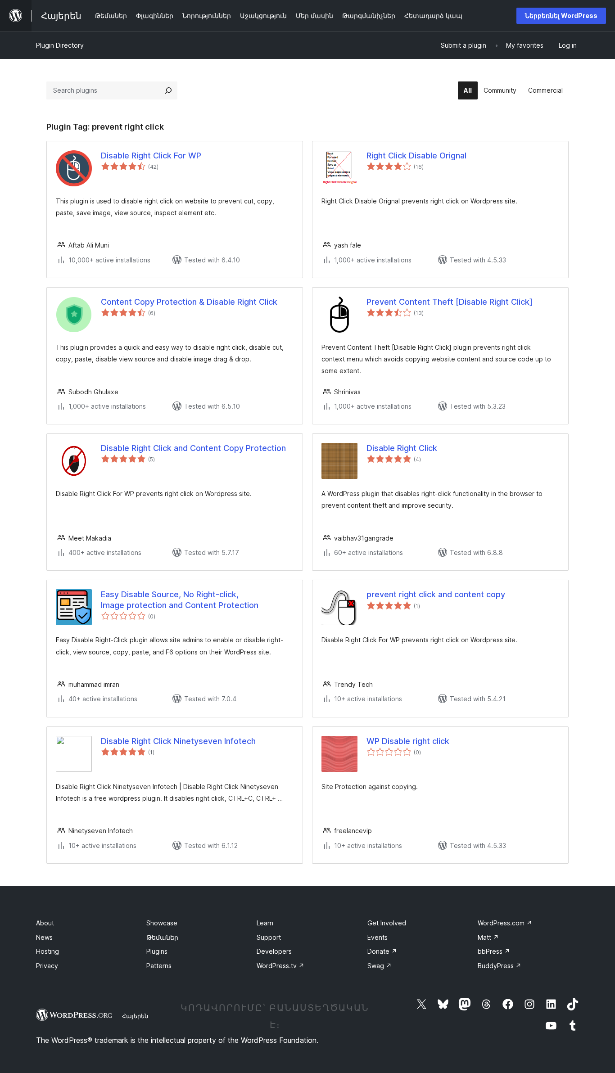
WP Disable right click (407, 741)
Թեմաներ (162, 937)
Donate (382, 951)
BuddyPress (499, 965)
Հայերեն (135, 1015)
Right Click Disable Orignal (416, 155)
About (45, 923)
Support (269, 937)
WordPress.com (505, 923)
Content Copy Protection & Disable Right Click (189, 302)
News (44, 937)
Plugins (156, 951)
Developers (274, 951)
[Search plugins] (168, 90)
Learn (265, 923)
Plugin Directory (60, 45)
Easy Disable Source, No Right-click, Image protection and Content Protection (179, 599)
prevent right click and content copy (435, 594)
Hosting (47, 951)
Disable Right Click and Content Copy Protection (193, 448)
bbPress (494, 951)
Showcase (161, 923)
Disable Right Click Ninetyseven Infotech (178, 741)
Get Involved (386, 923)
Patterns (159, 965)
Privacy (47, 965)
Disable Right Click (401, 448)
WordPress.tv (280, 965)
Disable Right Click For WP (151, 155)
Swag (379, 965)
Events (377, 937)
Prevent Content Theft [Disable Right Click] (449, 302)
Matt (488, 937)
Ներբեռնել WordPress (561, 15)
